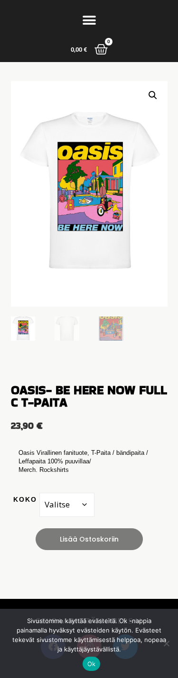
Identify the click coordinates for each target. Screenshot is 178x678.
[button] (89, 20)
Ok (91, 664)
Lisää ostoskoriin (89, 539)
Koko (25, 499)
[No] (166, 643)
